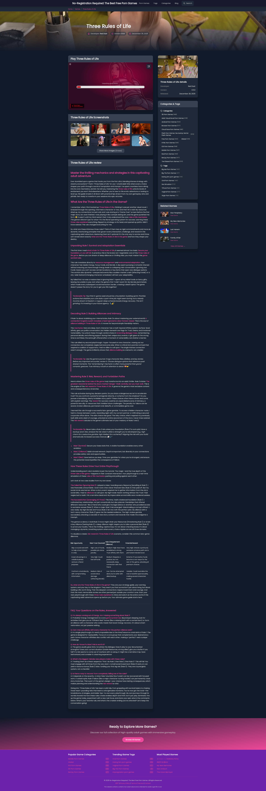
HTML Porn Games (170, 143)
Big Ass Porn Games (171, 169)
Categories (166, 3)
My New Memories (164, 765)
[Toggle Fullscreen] (148, 66)
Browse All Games (133, 740)
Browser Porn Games (171, 126)
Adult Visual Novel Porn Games (175, 118)
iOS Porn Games (169, 146)
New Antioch (162, 769)
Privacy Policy (125, 783)
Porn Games (144, 3)
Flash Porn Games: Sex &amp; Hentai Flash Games (178, 134)
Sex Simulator (168, 184)
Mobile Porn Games (170, 150)
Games (77, 9)
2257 (117, 783)
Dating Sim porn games (172, 177)
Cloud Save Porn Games (172, 129)
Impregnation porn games (123, 772)
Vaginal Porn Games (171, 192)
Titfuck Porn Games (170, 188)
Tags (155, 3)
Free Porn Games (170, 139)
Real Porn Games (170, 154)
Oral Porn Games (170, 181)
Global (185, 139)
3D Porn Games (169, 114)
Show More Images (110, 150)
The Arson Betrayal (164, 772)
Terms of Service (137, 783)
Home (70, 9)
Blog (176, 3)
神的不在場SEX (162, 762)
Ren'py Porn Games (171, 158)
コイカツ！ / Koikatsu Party (168, 759)
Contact (148, 783)
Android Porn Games (171, 122)
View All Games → (178, 246)
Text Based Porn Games (172, 161)
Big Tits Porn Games (171, 173)
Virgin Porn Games (170, 195)
